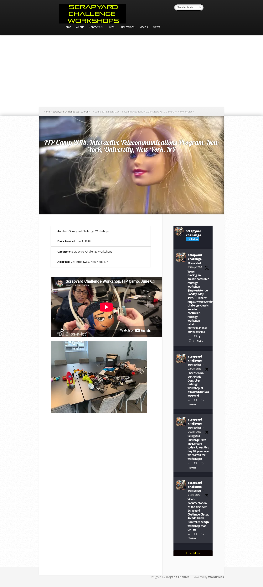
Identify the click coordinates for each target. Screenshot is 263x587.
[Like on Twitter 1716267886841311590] (204, 400)
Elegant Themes (177, 577)
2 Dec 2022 (194, 494)
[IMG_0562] (99, 412)
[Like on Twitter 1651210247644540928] (204, 463)
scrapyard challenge (195, 257)
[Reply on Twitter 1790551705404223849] (190, 336)
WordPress (216, 577)
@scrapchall (194, 263)
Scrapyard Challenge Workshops (70, 111)
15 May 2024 (195, 267)
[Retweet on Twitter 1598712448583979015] (196, 534)
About (80, 27)
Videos (144, 27)
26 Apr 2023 (194, 431)
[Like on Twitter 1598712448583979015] (204, 534)
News (156, 27)
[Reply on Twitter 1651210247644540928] (190, 463)
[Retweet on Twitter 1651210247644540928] (196, 463)
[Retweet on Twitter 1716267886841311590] (196, 400)
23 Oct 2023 (194, 368)
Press (111, 27)
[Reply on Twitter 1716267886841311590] (190, 400)
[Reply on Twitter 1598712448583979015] (190, 534)
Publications (127, 27)
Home (67, 27)
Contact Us (96, 27)
